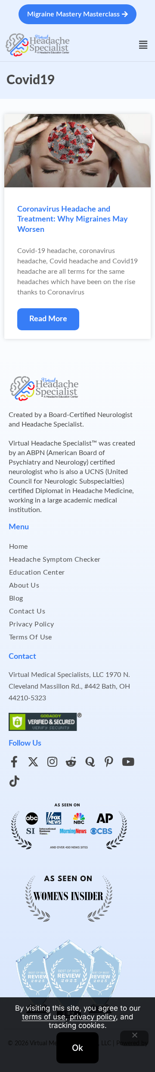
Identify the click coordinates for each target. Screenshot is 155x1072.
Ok (77, 1048)
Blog (16, 598)
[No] (134, 1038)
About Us (24, 585)
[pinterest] (109, 761)
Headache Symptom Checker (55, 559)
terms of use (43, 1016)
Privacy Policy (31, 624)
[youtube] (127, 761)
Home (18, 546)
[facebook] (14, 761)
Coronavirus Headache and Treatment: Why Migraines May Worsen (72, 220)
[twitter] (33, 761)
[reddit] (71, 761)
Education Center (37, 572)
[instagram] (52, 761)
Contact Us (27, 611)
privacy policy (93, 1016)
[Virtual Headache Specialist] (37, 44)
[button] (143, 45)
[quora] (90, 761)
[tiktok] (14, 781)
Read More (48, 319)
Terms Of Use (30, 637)
